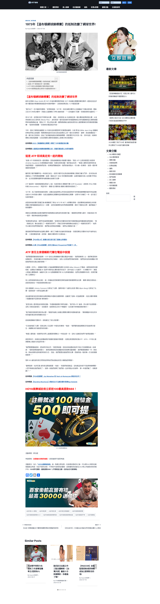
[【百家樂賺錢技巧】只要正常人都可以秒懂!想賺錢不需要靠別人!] (122, 83)
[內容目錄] (56, 78)
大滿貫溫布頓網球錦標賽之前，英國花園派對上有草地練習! (53, 149)
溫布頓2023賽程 (31, 511)
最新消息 (27, 20)
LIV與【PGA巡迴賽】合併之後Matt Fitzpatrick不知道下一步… (54, 245)
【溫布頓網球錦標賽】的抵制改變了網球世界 (42, 81)
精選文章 (43, 7)
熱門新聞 (33, 20)
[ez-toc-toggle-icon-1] (55, 78)
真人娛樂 (66, 7)
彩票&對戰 (94, 7)
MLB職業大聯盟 (115, 154)
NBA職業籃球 (114, 157)
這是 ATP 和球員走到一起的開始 (39, 84)
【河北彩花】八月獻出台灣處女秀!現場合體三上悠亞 (82, 526)
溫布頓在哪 (52, 511)
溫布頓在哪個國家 (64, 511)
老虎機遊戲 (76, 7)
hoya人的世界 (31, 28)
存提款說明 (116, 7)
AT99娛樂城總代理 (60, 580)
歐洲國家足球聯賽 (115, 174)
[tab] (57, 589)
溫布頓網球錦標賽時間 (50, 515)
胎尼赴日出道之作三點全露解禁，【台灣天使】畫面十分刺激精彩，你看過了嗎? (61, 571)
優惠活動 (105, 7)
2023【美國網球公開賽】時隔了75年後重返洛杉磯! (50, 143)
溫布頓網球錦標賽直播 (66, 515)
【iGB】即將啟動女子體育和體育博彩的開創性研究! (40, 526)
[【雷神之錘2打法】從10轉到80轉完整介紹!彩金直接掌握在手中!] (122, 108)
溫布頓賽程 (91, 515)
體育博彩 (56, 7)
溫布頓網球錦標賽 (77, 511)
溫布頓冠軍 (42, 511)
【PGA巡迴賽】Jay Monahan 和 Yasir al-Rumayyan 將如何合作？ (56, 376)
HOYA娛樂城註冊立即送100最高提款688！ (42, 89)
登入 (124, 2)
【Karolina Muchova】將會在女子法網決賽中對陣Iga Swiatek (54, 382)
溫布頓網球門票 (80, 515)
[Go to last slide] (28, 566)
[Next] (95, 566)
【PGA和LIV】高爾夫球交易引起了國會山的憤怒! (49, 240)
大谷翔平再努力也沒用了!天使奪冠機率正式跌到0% (35, 569)
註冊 (129, 2)
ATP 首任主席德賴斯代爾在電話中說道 (41, 86)
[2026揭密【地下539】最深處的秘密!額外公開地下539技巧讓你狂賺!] (122, 132)
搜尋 (107, 193)
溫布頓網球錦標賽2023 (33, 515)
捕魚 (85, 7)
